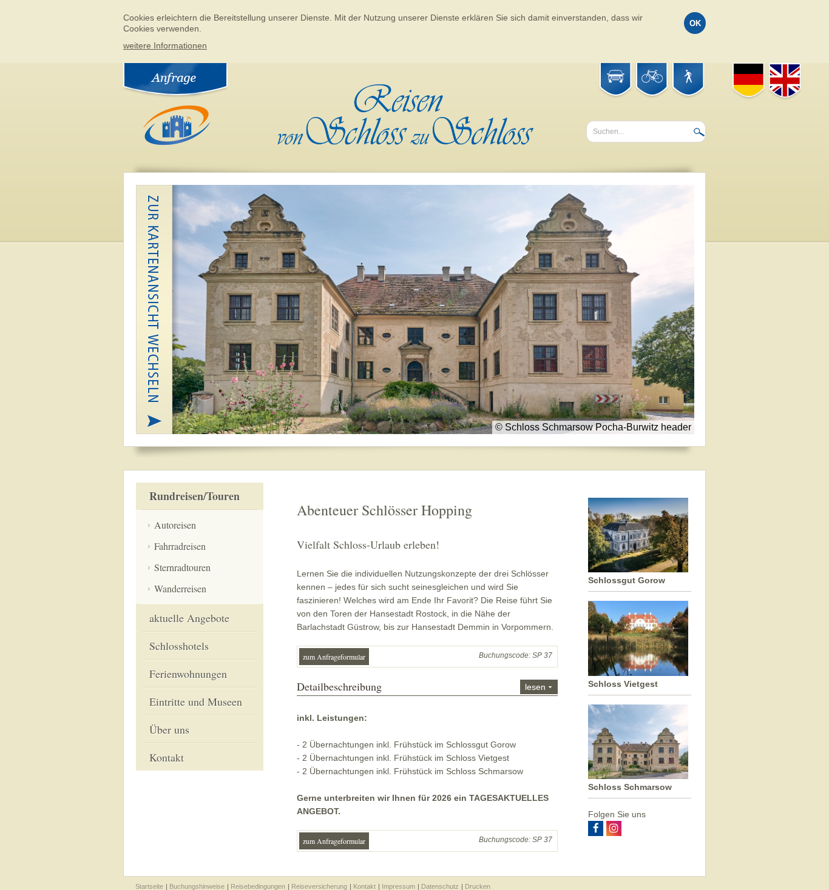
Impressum (398, 886)
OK (695, 23)
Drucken (477, 886)
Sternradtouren (182, 567)
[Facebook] (595, 828)
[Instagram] (613, 828)
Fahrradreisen (180, 546)
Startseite (149, 886)
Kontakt (166, 757)
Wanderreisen (180, 588)
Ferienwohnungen (188, 673)
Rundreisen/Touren (194, 496)
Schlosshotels (179, 645)
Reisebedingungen (258, 886)
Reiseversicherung (319, 886)
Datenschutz (440, 886)
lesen (535, 687)
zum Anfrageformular (334, 656)
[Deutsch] (748, 81)
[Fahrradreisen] (652, 78)
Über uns (169, 729)
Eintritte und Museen (195, 701)
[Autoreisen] (615, 78)
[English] (784, 81)
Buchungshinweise (197, 886)
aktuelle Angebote (189, 618)
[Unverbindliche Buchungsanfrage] (176, 78)
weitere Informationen (165, 45)
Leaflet (654, 399)
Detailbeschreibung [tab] (421, 687)
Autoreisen (175, 524)
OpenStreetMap (668, 419)
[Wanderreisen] (688, 78)
